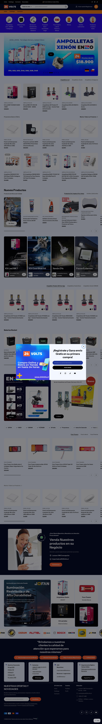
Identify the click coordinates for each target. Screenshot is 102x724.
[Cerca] (83, 346)
